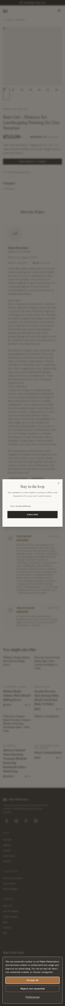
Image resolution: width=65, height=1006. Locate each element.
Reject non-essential (33, 988)
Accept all (32, 980)
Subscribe (32, 514)
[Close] (58, 483)
